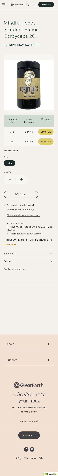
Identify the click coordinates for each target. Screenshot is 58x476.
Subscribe (27, 435)
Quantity (8, 172)
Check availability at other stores (23, 215)
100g (9, 163)
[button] (3, 4)
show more (10, 244)
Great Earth (16, 474)
